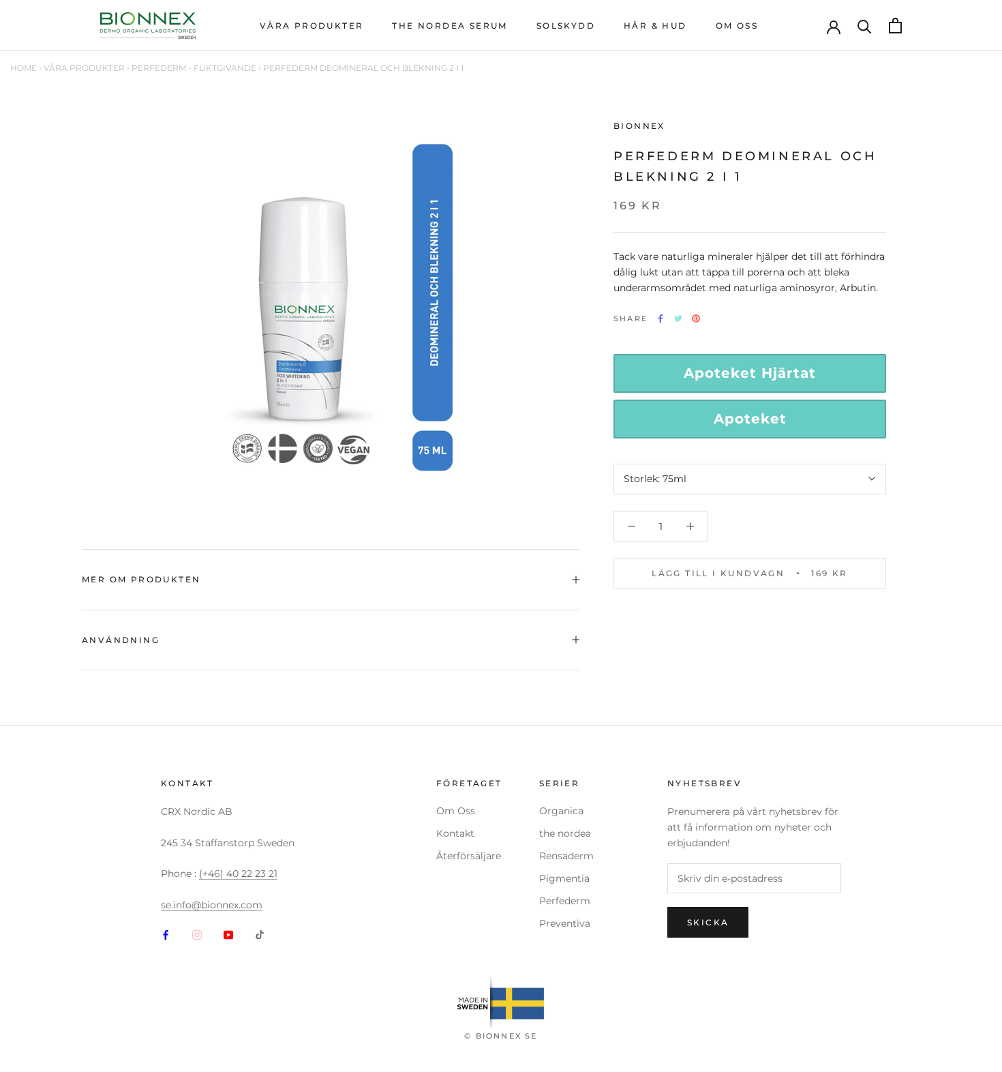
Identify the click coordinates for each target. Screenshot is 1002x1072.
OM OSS (737, 25)
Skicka (708, 922)
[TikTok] (259, 934)
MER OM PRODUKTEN (141, 579)
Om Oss (455, 811)
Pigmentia (564, 878)
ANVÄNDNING (121, 640)
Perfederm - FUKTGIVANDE (194, 68)
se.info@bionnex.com (211, 905)
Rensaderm (566, 856)
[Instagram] (197, 934)
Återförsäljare (468, 856)
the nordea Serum (449, 25)
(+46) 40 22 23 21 (238, 873)
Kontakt (455, 833)
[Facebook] (165, 934)
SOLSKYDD (565, 25)
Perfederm (564, 901)
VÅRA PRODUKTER (312, 25)
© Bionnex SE (500, 1036)
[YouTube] (228, 934)
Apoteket (750, 419)
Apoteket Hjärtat (750, 373)
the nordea (565, 833)
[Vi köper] (864, 25)
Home (23, 68)
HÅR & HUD (655, 25)
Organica (561, 811)
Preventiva (564, 923)
